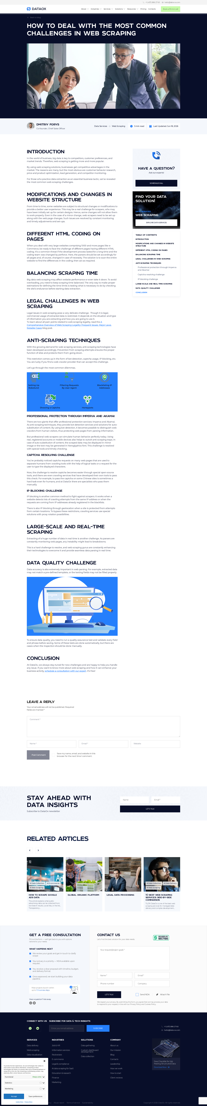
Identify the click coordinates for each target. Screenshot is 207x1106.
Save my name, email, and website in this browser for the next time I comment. (76, 754)
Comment (35, 719)
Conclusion (141, 292)
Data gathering (88, 1045)
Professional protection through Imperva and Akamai (157, 268)
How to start (115, 1073)
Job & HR (56, 1045)
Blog (112, 1055)
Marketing (56, 1082)
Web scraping (33, 1050)
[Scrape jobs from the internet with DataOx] (36, 9)
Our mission (115, 1050)
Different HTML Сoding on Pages (151, 250)
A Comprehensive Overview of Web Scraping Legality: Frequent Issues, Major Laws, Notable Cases (69, 325)
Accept (14, 1096)
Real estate (57, 1055)
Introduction (142, 239)
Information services (61, 1050)
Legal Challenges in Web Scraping (153, 259)
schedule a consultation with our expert (65, 671)
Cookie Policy (19, 1102)
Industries (95, 9)
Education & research (61, 1073)
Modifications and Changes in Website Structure (155, 244)
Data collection (87, 1056)
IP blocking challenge (148, 279)
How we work (116, 1068)
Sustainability (87, 1103)
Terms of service (73, 1103)
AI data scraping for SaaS (62, 1068)
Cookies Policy (150, 1004)
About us (114, 1045)
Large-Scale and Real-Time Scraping (154, 284)
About (83, 9)
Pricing (143, 9)
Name (33, 744)
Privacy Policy (28, 1102)
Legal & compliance (60, 1064)
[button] (44, 1061)
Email (85, 744)
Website (137, 744)
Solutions (119, 9)
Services (107, 9)
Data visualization (34, 1055)
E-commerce (58, 1059)
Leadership (115, 1064)
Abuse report (59, 1103)
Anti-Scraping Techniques (148, 263)
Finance (55, 1078)
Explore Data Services (156, 222)
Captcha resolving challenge (151, 274)
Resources (131, 9)
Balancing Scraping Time (148, 254)
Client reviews (116, 1078)
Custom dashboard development (89, 1051)
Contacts (152, 9)
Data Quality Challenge (148, 288)
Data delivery (32, 1045)
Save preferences (35, 1096)
